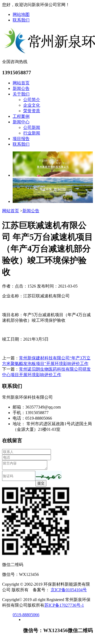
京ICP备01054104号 (69, 590)
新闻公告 (21, 88)
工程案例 (21, 116)
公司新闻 (31, 127)
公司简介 (31, 99)
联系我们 (21, 20)
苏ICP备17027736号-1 (64, 605)
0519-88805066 (26, 614)
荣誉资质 (31, 110)
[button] (48, 475)
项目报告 (21, 138)
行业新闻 (31, 133)
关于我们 (21, 94)
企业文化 (31, 105)
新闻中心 (21, 122)
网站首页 (21, 83)
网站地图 (21, 14)
